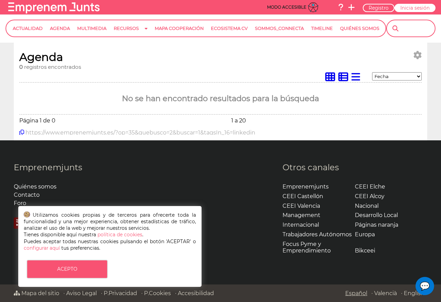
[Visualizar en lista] (357, 78)
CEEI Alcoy (369, 196)
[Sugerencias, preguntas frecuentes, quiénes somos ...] (341, 7)
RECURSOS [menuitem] (126, 28)
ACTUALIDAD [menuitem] (28, 28)
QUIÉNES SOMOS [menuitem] (359, 28)
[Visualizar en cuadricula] (331, 78)
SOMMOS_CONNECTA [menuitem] (279, 28)
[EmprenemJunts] (54, 11)
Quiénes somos (35, 186)
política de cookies (120, 234)
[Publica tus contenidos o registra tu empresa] (351, 7)
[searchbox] (417, 28)
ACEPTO (67, 269)
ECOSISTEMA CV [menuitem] (229, 28)
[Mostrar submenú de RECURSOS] (146, 33)
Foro (20, 203)
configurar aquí (42, 248)
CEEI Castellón (303, 196)
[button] (425, 286)
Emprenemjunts (48, 167)
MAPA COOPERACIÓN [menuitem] (179, 28)
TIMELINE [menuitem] (322, 28)
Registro (379, 8)
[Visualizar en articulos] (344, 78)
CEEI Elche (370, 186)
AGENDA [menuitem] (60, 28)
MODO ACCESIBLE (286, 7)
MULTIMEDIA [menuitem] (91, 28)
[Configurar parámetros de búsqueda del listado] (417, 55)
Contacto (27, 195)
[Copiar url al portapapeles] (21, 132)
